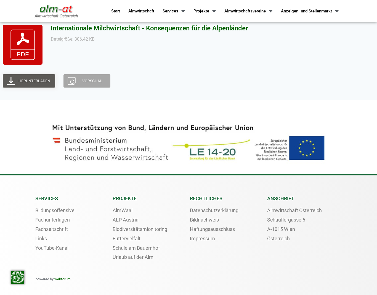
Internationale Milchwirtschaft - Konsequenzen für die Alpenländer (149, 28)
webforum (62, 279)
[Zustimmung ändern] (17, 277)
